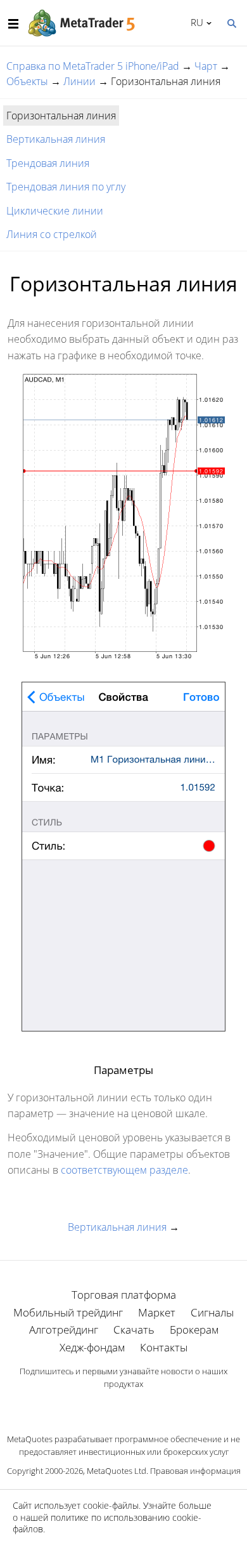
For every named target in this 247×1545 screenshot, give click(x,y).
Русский (194, 22)
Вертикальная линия (55, 139)
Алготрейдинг (63, 1329)
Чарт (205, 66)
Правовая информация (195, 1470)
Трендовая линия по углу (65, 187)
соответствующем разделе (124, 1170)
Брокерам (194, 1329)
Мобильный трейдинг (68, 1312)
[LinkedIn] (123, 1406)
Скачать (134, 1329)
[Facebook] (103, 1406)
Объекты (27, 81)
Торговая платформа (124, 1294)
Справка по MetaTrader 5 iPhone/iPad (92, 66)
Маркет (156, 1312)
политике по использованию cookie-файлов (107, 1523)
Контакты (163, 1347)
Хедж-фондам (92, 1347)
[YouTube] (143, 1406)
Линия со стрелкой (51, 234)
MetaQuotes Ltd (116, 1470)
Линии (79, 81)
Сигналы (212, 1312)
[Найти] (231, 22)
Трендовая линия (47, 163)
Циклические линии (54, 211)
